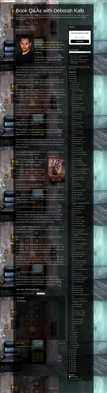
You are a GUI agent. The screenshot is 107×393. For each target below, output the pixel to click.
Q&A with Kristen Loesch (78, 252)
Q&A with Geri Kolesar (77, 232)
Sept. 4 (73, 317)
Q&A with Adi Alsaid (76, 306)
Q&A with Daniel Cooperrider (78, 279)
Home (41, 343)
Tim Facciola (40, 42)
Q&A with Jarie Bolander (77, 290)
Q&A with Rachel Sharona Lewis (79, 243)
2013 (72, 369)
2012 (72, 371)
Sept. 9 (73, 258)
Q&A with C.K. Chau (77, 273)
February (74, 345)
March (73, 343)
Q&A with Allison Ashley (77, 265)
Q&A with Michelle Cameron (78, 225)
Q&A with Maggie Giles (77, 150)
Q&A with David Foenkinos (78, 315)
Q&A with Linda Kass (77, 219)
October (74, 86)
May (73, 339)
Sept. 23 (74, 129)
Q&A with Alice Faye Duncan (79, 109)
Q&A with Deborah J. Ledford (79, 313)
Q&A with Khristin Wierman (78, 206)
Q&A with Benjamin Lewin (78, 208)
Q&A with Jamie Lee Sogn (78, 310)
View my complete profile (75, 379)
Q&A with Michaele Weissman (79, 260)
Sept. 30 (74, 93)
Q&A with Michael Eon (77, 143)
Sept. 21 (74, 146)
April (73, 341)
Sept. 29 (74, 101)
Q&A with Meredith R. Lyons (78, 141)
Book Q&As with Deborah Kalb (50, 10)
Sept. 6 (73, 296)
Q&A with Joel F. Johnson (78, 179)
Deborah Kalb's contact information (78, 56)
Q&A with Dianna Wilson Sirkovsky (80, 294)
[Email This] (37, 293)
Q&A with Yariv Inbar (77, 186)
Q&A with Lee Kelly (76, 124)
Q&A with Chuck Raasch (78, 177)
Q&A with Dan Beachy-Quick (79, 171)
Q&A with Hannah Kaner (77, 194)
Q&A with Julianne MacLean (78, 190)
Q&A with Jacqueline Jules (78, 229)
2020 (72, 354)
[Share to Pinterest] (44, 293)
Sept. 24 (74, 120)
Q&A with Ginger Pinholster (78, 198)
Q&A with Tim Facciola (77, 133)
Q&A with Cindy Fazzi (77, 95)
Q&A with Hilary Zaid (77, 323)
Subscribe (79, 41)
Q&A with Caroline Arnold (78, 282)
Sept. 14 (74, 201)
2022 (72, 350)
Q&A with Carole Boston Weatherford (81, 169)
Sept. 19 (74, 167)
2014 (72, 367)
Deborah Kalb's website (76, 58)
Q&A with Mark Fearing (77, 288)
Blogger (56, 388)
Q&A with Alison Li (76, 105)
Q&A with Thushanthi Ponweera (79, 165)
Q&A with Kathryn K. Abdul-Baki (79, 277)
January (74, 347)
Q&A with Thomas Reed (77, 162)
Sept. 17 (74, 181)
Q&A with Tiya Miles (77, 158)
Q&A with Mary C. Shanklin (78, 221)
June (73, 336)
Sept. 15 (74, 188)
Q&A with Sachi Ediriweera (78, 137)
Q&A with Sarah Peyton (77, 90)
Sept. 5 (73, 308)
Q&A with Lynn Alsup (77, 210)
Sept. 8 (73, 271)
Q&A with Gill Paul (76, 184)
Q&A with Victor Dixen (77, 139)
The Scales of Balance (47, 45)
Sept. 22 (74, 135)
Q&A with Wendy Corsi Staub (79, 262)
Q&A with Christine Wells (78, 217)
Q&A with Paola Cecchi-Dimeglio (79, 154)
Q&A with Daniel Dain (77, 160)
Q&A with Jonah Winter (77, 126)
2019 (72, 356)
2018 (72, 358)
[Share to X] (41, 293)
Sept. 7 (73, 284)
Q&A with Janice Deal (77, 192)
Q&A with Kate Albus (77, 114)
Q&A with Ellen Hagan (77, 304)
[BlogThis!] (39, 293)
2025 (72, 76)
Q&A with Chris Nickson (77, 292)
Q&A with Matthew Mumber (78, 254)
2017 (72, 360)
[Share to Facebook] (42, 293)
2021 (72, 352)
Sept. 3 (73, 325)
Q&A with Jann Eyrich (77, 212)
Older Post (61, 343)
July (73, 334)
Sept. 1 (73, 329)
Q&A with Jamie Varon (77, 286)
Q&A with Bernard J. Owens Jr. (79, 239)
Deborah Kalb (74, 376)
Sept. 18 (74, 175)
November (74, 84)
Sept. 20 (74, 156)
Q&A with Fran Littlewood (78, 275)
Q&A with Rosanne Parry (78, 122)
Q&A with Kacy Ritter (77, 267)
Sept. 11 (74, 241)
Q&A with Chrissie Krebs (78, 246)
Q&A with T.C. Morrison (77, 248)
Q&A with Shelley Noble (77, 148)
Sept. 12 (74, 227)
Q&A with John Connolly (77, 131)
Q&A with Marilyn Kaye (77, 237)
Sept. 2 (73, 327)
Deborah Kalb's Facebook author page (79, 59)
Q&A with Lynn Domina (77, 116)
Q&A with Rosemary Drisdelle (79, 152)
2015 (72, 364)
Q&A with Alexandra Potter (78, 298)
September (75, 89)
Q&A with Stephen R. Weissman (79, 173)
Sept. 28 (74, 112)
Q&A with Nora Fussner (77, 103)
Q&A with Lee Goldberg (77, 321)
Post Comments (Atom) (28, 346)
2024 (72, 78)
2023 (72, 80)
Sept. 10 (74, 250)
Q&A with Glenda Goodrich (78, 107)
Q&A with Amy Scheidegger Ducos (80, 269)
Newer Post (20, 343)
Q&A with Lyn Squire (77, 97)
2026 (72, 74)
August (74, 332)
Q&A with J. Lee (75, 196)
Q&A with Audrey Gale (77, 99)
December (74, 82)
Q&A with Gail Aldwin (77, 118)
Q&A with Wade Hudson (77, 223)
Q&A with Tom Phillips (77, 256)
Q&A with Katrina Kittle (77, 319)
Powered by (75, 46)
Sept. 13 (74, 215)
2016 (72, 362)
